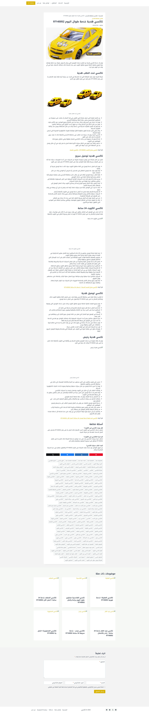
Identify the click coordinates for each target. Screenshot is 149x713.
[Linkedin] (106, 709)
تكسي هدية (57, 541)
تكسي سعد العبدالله (88, 538)
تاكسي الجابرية (79, 477)
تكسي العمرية (79, 528)
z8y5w (101, 25)
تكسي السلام (62, 522)
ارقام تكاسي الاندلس (77, 464)
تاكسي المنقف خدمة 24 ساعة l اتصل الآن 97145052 (46, 598)
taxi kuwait (90, 461)
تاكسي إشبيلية (87, 474)
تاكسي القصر (77, 486)
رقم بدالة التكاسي (61, 548)
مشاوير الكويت (68, 560)
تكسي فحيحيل (98, 541)
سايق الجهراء (89, 557)
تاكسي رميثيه (89, 502)
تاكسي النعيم (69, 493)
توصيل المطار (98, 544)
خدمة (79, 548)
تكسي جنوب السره (69, 535)
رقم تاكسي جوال (86, 551)
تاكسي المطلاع (66, 490)
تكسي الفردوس (69, 528)
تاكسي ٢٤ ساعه (61, 470)
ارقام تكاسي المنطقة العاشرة (94, 467)
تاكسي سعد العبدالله (78, 502)
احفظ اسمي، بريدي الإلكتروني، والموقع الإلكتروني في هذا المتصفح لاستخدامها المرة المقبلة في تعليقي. (76, 687)
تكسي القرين (59, 528)
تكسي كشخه (77, 541)
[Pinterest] (109, 709)
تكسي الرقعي (81, 522)
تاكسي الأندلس (98, 477)
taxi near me (82, 461)
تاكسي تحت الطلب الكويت (75, 496)
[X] (112, 709)
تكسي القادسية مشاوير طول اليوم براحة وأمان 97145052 (75, 600)
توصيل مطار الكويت (60, 544)
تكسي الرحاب (98, 522)
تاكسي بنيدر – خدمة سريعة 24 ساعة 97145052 (75, 632)
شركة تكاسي (63, 557)
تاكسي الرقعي (89, 480)
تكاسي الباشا (68, 512)
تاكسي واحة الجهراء (85, 512)
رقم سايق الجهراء (59, 554)
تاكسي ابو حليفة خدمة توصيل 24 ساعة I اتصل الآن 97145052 (79, 418)
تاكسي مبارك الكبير (58, 509)
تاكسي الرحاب (98, 480)
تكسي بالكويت (98, 535)
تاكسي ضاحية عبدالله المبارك (95, 509)
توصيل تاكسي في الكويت (73, 544)
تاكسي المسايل (98, 490)
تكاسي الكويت (69, 515)
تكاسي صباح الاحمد (97, 519)
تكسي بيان (90, 535)
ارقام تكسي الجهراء (80, 467)
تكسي (88, 519)
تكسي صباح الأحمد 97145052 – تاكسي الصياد (83, 150)
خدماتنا (51, 710)
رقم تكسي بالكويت (97, 554)
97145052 (31, 3)
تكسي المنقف (80, 531)
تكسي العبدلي (98, 528)
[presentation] (102, 585)
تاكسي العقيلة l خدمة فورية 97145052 (104, 598)
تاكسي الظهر (98, 483)
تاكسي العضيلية (79, 483)
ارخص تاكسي (87, 464)
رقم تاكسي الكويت (97, 551)
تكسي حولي (58, 535)
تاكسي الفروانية (87, 486)
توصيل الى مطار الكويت (87, 544)
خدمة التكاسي (72, 548)
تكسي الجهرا (63, 519)
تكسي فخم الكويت (88, 541)
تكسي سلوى (77, 538)
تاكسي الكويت (69, 486)
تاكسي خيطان (98, 502)
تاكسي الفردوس (98, 486)
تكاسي (76, 512)
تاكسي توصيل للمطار (61, 496)
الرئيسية (66, 3)
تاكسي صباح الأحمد (97, 506)
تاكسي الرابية (50, 477)
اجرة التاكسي (52, 461)
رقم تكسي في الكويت (84, 554)
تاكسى (86, 470)
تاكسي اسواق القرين (65, 474)
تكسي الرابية (54, 519)
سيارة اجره (82, 557)
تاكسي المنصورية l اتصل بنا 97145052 (47, 632)
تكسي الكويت (89, 531)
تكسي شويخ (59, 538)
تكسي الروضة (71, 522)
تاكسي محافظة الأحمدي (91, 16)
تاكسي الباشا (88, 477)
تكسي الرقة (90, 522)
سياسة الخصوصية (42, 710)
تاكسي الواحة (59, 493)
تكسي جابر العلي (80, 535)
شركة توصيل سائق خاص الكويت (94, 560)
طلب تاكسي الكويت (79, 560)
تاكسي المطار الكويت (77, 490)
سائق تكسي (98, 557)
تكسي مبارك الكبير (67, 541)
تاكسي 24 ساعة (71, 470)
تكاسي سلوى (59, 515)
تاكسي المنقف (98, 493)
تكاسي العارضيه (98, 515)
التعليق (102, 662)
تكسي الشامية (53, 522)
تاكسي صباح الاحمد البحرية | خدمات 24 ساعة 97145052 (80, 287)
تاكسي (80, 470)
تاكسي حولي (59, 499)
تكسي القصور (98, 531)
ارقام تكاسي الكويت (64, 464)
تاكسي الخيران (60, 477)
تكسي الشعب (98, 525)
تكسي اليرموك (61, 531)
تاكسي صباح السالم (68, 506)
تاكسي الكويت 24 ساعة (57, 486)
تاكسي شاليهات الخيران (65, 502)
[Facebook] (115, 709)
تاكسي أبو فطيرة (97, 474)
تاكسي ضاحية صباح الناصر (54, 506)
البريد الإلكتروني (78, 683)
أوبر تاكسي (61, 461)
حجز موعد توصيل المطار (88, 548)
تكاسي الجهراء (59, 512)
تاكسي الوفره (98, 496)
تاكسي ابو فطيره (77, 474)
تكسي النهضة (70, 531)
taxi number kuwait (71, 461)
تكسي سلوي (68, 538)
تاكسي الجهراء (70, 477)
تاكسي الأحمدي (54, 474)
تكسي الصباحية (80, 525)
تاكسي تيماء (50, 496)
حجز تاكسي (99, 548)
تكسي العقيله (88, 528)
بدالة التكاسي (98, 470)
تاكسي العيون (59, 483)
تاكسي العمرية (69, 483)
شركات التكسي (73, 557)
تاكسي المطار (88, 490)
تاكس (91, 470)
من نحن (39, 3)
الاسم (102, 683)
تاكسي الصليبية (59, 480)
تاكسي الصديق (69, 480)
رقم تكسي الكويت (56, 551)
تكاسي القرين (78, 515)
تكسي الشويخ (89, 525)
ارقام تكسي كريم (68, 467)
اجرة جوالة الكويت (97, 464)
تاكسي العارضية (89, 483)
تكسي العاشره (61, 525)
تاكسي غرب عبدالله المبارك (79, 509)
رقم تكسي (77, 551)
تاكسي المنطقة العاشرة (55, 490)
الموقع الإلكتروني (57, 683)
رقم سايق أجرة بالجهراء (71, 554)
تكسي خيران (99, 538)
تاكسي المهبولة (88, 493)
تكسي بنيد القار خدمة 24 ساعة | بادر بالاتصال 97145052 (103, 633)
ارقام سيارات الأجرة (58, 467)
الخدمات (60, 3)
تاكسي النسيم (78, 493)
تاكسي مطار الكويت (97, 512)
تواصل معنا (46, 3)
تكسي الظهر (70, 525)
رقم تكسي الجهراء (67, 551)
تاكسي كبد (68, 509)
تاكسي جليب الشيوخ (86, 499)
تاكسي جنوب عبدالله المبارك (72, 499)
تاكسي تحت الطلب (88, 496)
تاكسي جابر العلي (97, 499)
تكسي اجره (81, 519)
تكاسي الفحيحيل (88, 515)
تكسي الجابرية (72, 519)
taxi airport (99, 461)
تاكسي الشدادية (79, 480)
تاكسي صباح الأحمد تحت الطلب (82, 506)
